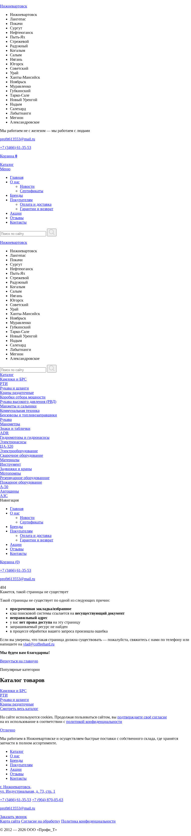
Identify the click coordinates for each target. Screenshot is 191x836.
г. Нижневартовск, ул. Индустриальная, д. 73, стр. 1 (27, 789)
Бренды (16, 195)
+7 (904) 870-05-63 (47, 800)
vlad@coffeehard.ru (38, 644)
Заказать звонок (13, 817)
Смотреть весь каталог (19, 709)
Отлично (7, 730)
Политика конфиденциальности (88, 821)
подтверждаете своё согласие (142, 717)
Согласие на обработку (40, 821)
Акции (16, 213)
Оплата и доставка (35, 204)
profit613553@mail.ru (17, 808)
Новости (27, 186)
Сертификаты (31, 191)
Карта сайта (10, 821)
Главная (16, 177)
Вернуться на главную (19, 661)
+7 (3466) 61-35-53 (15, 800)
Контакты (18, 222)
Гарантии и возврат (36, 209)
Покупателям (21, 200)
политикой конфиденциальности (94, 721)
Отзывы (17, 218)
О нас (15, 182)
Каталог (7, 375)
